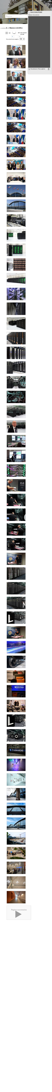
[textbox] (16, 16)
